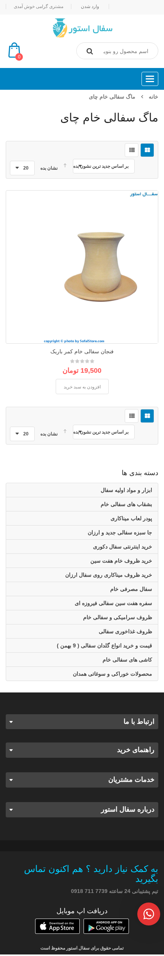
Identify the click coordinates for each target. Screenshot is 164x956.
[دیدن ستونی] (147, 150)
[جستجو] (90, 51)
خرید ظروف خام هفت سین (121, 561)
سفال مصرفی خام (131, 589)
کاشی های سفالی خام (127, 660)
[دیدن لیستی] (131, 150)
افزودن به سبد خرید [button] (82, 387)
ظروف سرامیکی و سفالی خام (117, 617)
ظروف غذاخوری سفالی (125, 631)
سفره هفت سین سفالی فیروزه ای (113, 603)
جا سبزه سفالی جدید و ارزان (120, 532)
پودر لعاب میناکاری (131, 518)
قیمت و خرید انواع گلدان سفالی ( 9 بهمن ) (104, 645)
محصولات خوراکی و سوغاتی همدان (112, 674)
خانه (153, 97)
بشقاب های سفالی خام (126, 504)
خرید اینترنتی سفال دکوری (122, 547)
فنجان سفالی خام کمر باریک (82, 351)
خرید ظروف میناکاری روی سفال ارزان (108, 575)
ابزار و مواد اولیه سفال (126, 490)
